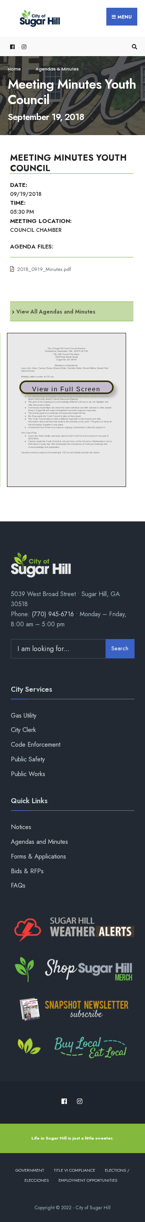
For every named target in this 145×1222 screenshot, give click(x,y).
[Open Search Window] (133, 46)
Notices (21, 827)
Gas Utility (23, 715)
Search (119, 648)
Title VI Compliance (74, 1170)
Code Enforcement (35, 744)
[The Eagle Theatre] (73, 1049)
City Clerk (23, 729)
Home (14, 69)
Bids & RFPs (27, 871)
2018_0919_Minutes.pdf (44, 269)
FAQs (18, 885)
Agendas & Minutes (57, 69)
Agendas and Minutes (39, 841)
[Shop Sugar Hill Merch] (73, 970)
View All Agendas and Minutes (56, 311)
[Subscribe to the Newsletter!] (73, 1009)
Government (29, 1170)
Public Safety (28, 759)
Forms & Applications (38, 856)
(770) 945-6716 (53, 614)
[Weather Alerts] (73, 930)
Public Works (28, 774)
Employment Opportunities (87, 1180)
